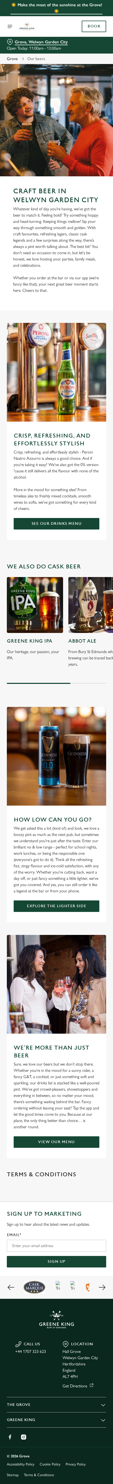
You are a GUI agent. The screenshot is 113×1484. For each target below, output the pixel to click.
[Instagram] (23, 1437)
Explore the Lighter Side (56, 906)
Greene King (21, 1420)
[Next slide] (102, 1287)
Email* (14, 1235)
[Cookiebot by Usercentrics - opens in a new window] (84, 644)
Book (94, 26)
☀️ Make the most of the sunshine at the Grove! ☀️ (56, 8)
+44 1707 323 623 (30, 1351)
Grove (12, 58)
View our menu (56, 1142)
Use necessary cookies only (56, 835)
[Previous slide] (11, 1287)
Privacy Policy (76, 1464)
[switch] (99, 748)
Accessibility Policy (20, 1464)
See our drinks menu (57, 523)
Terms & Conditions (39, 1475)
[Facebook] (10, 1437)
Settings (89, 801)
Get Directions (75, 1385)
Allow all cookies (56, 818)
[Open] (10, 26)
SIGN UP (56, 1261)
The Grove (18, 1404)
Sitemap (13, 1475)
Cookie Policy (50, 1464)
